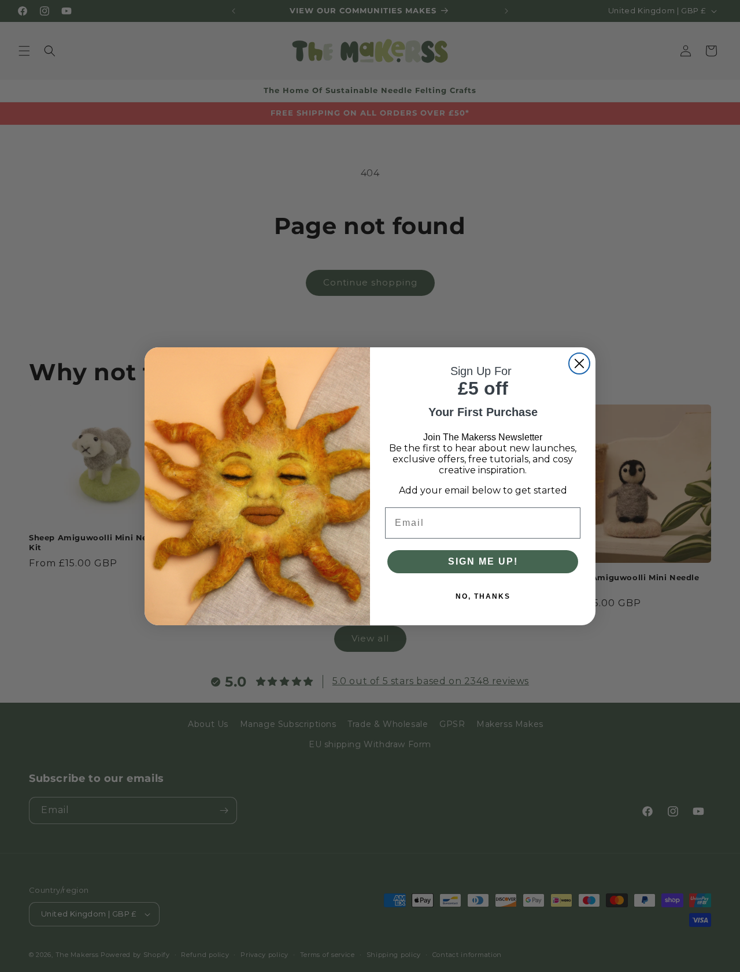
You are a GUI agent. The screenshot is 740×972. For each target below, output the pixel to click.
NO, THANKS (483, 596)
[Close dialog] (579, 363)
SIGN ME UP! (483, 561)
